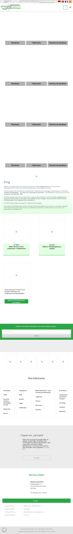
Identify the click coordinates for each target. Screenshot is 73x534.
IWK (20, 395)
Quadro (38, 409)
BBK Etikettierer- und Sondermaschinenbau (43, 391)
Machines (15, 43)
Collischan (22, 407)
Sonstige (62, 403)
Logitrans (38, 397)
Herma (37, 401)
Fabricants (36, 43)
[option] (10, 361)
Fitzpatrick (23, 390)
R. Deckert (63, 390)
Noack (21, 399)
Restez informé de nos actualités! (16, 301)
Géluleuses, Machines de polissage (32, 507)
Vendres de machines (57, 43)
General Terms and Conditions (10, 513)
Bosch (5, 413)
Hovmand (6, 390)
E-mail (35, 501)
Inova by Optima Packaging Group (7, 402)
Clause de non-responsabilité (10, 507)
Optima (62, 407)
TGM (5, 395)
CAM (21, 403)
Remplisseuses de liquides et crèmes (33, 513)
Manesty (62, 411)
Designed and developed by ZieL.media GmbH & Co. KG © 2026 (36, 531)
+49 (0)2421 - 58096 (8, 1)
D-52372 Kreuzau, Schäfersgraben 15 (29, 1)
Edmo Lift (6, 409)
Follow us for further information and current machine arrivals (36, 326)
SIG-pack (38, 405)
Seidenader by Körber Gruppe (63, 396)
